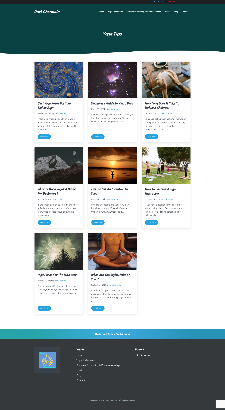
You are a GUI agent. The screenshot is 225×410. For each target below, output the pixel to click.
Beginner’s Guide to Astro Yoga (112, 103)
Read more (45, 137)
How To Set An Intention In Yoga (109, 191)
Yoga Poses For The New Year (57, 275)
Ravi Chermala (47, 11)
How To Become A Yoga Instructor (160, 191)
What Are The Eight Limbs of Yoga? (110, 277)
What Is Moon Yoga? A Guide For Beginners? (57, 191)
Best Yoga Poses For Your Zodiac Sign (54, 105)
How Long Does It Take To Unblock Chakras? (162, 105)
